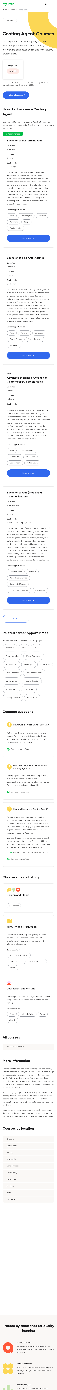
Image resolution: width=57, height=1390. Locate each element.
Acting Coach (32, 463)
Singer (26, 222)
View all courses (16, 95)
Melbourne (11, 1179)
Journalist (32, 572)
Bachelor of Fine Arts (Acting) (25, 257)
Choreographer (26, 216)
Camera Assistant (16, 961)
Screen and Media (18, 895)
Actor (12, 216)
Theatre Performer (34, 339)
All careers (10, 20)
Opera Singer (11, 681)
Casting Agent (15, 463)
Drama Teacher (12, 673)
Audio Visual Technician (19, 955)
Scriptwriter (39, 333)
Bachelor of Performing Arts (24, 140)
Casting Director (16, 339)
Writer (42, 1014)
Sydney (10, 1152)
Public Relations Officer (18, 578)
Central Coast (13, 1166)
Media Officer (40, 590)
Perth (9, 1193)
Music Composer (33, 656)
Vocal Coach (11, 689)
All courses (14, 906)
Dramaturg (29, 689)
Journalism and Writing (21, 988)
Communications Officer (19, 590)
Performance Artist (34, 673)
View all (16, 619)
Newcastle (11, 1159)
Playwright (13, 222)
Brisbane (10, 1139)
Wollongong (12, 1172)
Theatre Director (15, 228)
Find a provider (28, 238)
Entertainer (45, 664)
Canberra (11, 1199)
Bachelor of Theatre (15, 1047)
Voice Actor (14, 345)
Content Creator (16, 572)
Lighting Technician (36, 961)
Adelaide (10, 1186)
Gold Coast (12, 1146)
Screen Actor (14, 457)
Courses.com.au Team (20, 749)
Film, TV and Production (22, 926)
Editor (12, 1014)
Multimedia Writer (27, 1014)
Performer (42, 216)
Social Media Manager (18, 584)
